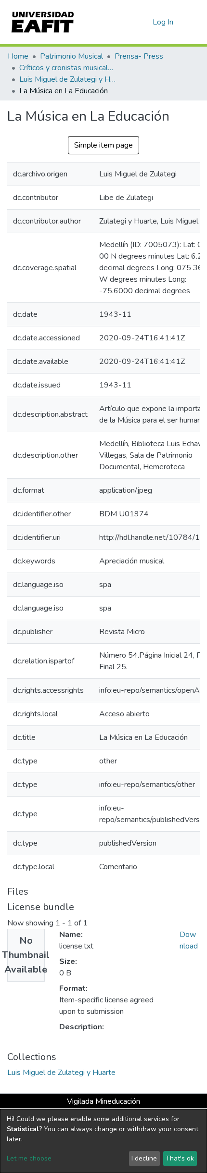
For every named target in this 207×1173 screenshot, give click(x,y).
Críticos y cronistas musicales (67, 67)
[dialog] (103, 1141)
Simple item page (103, 145)
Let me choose (29, 1158)
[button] (144, 22)
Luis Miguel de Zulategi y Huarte (67, 79)
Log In (163, 22)
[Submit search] (130, 22)
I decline (144, 1158)
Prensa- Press (139, 56)
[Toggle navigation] (193, 22)
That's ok (180, 1158)
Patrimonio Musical (71, 56)
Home (18, 56)
